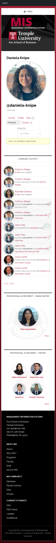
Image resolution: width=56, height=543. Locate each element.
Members (11, 481)
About (10, 449)
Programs (11, 457)
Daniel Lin (19, 397)
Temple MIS (28, 23)
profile (17, 172)
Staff (9, 465)
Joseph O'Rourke (36, 397)
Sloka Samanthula (28, 329)
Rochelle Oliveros (23, 191)
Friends (13, 122)
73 (11, 283)
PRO (9, 505)
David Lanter (21, 257)
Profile (21, 118)
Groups (27, 122)
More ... (48, 336)
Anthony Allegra (22, 169)
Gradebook (12, 518)
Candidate (33, 228)
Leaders (10, 514)
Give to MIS (12, 470)
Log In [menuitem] (5, 3)
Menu (30, 12)
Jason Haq (20, 225)
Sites (29, 118)
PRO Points (12, 509)
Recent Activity (14, 485)
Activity (11, 118)
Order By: (21, 128)
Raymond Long (36, 377)
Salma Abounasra (19, 377)
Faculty (10, 461)
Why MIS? (11, 453)
